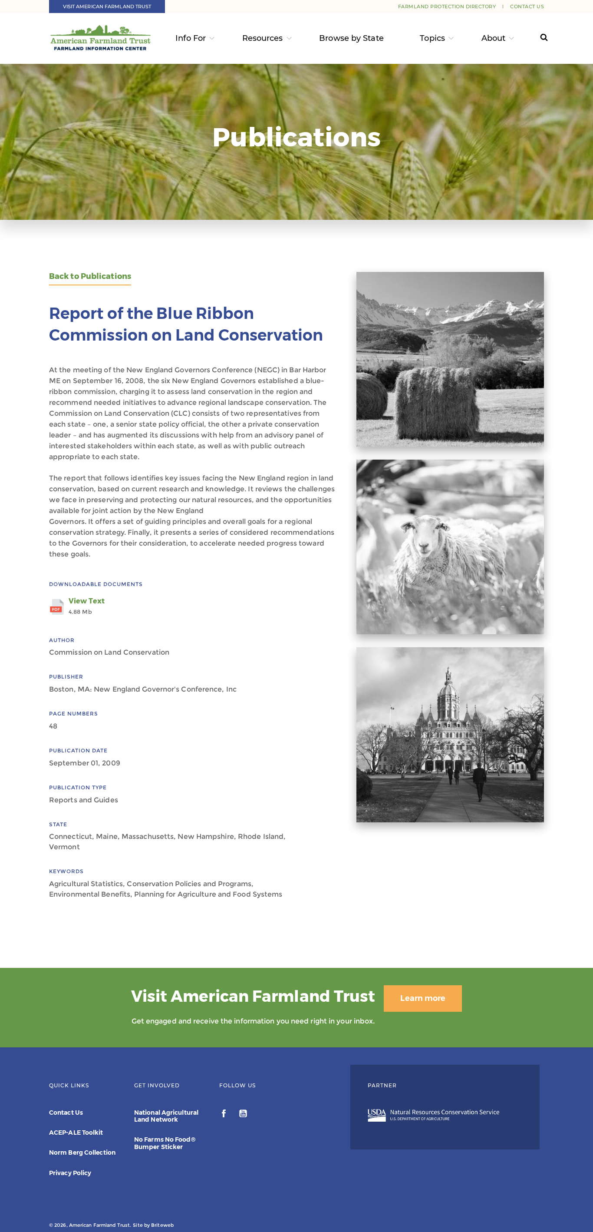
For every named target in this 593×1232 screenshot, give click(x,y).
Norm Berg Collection (82, 1152)
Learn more (422, 998)
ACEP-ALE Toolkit (76, 1132)
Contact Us (527, 6)
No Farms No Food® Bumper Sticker (164, 1143)
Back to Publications (90, 276)
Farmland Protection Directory (447, 6)
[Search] (536, 38)
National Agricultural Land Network (166, 1116)
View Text (87, 606)
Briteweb (162, 1225)
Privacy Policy (70, 1173)
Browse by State (351, 38)
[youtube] (243, 1114)
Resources (262, 38)
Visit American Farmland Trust (107, 6)
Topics (432, 38)
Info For (190, 38)
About (493, 38)
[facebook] (224, 1114)
